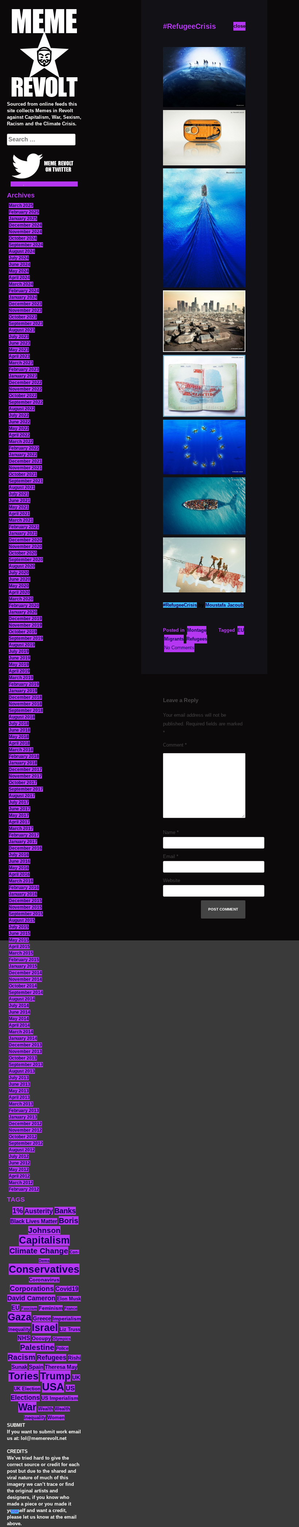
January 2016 (23, 894)
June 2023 (19, 343)
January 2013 (23, 1117)
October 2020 (23, 553)
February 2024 (24, 290)
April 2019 (19, 671)
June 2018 (19, 730)
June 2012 (19, 1163)
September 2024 (26, 244)
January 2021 (23, 533)
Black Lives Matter (33, 1221)
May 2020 (19, 585)
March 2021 (21, 520)
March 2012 (21, 1182)
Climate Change (38, 1250)
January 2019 (23, 690)
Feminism (51, 1308)
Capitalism (44, 1240)
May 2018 (19, 736)
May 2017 (19, 815)
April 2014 (19, 1025)
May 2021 (19, 507)
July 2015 (19, 926)
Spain (36, 1367)
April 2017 (19, 822)
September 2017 (26, 789)
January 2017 (23, 841)
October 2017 (23, 782)
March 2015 (21, 953)
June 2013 (19, 1084)
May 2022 (19, 428)
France (70, 1308)
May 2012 (19, 1169)
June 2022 (19, 421)
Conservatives (44, 1269)
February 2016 (24, 887)
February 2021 (24, 526)
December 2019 (25, 618)
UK (76, 1377)
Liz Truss (69, 1329)
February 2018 (24, 756)
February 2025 (24, 212)
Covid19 (66, 1289)
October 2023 (23, 317)
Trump (55, 1376)
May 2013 (19, 1090)
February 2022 (24, 448)
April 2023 (19, 356)
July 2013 (19, 1077)
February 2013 (24, 1110)
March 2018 (21, 749)
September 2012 (26, 1143)
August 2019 (22, 644)
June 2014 (19, 1012)
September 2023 (26, 323)
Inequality (19, 1329)
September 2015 (26, 913)
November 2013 (25, 1051)
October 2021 (23, 474)
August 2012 (22, 1149)
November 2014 (25, 979)
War (27, 1407)
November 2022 (25, 389)
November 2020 (25, 546)
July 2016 (19, 854)
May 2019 (19, 664)
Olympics (62, 1338)
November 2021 (25, 467)
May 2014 (19, 1018)
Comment (175, 745)
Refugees (51, 1357)
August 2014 (22, 999)
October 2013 (23, 1058)
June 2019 (19, 658)
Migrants (174, 639)
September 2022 (26, 402)
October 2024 (23, 238)
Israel (45, 1327)
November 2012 (25, 1130)
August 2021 (22, 487)
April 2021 (19, 513)
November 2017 (25, 776)
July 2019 (19, 651)
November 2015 (25, 907)
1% (17, 1211)
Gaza (19, 1317)
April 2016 (19, 874)
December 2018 (25, 697)
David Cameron (31, 1298)
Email (170, 856)
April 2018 (19, 743)
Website (171, 880)
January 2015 (23, 966)
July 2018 (19, 723)
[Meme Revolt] (44, 54)
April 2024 (19, 277)
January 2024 (23, 297)
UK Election (27, 1388)
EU (15, 1307)
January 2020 (23, 612)
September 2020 (26, 559)
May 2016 (19, 867)
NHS (24, 1338)
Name (171, 832)
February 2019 (24, 684)
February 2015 (24, 959)
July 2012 (19, 1156)
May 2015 (19, 940)
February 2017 (24, 835)
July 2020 (19, 572)
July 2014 (19, 1005)
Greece (42, 1318)
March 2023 (21, 362)
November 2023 (25, 310)
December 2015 (25, 900)
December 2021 (25, 461)
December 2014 (25, 972)
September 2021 (26, 480)
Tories (23, 1376)
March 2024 (21, 284)
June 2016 (19, 861)
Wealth (45, 1409)
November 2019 (25, 625)
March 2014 (21, 1031)
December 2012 (25, 1123)
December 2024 (25, 225)
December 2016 (25, 848)
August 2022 (22, 408)
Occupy (41, 1338)
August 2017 (22, 795)
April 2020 (19, 592)
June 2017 (19, 808)
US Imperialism (59, 1398)
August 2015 (22, 920)
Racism (21, 1357)
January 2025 (23, 218)
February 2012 (24, 1189)
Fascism (29, 1308)
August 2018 (22, 717)
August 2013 (22, 1071)
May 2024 (19, 271)
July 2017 (19, 802)
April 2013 (19, 1097)
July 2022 (19, 415)
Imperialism (67, 1319)
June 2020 (19, 579)
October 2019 (23, 631)
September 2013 (26, 1064)
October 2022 (23, 395)
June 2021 (19, 500)
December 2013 (25, 1045)
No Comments (179, 647)
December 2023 (25, 303)
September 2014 (26, 992)
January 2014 (23, 1038)
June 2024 (19, 264)
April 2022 (19, 435)
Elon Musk (69, 1298)
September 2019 (26, 638)
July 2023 (19, 336)
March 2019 (21, 677)
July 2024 (19, 258)
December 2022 (25, 382)
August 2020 (22, 566)
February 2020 (24, 605)
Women (56, 1417)
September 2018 (26, 710)
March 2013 (21, 1104)
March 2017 (21, 828)
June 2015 (19, 933)
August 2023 (22, 330)
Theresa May (61, 1367)
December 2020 (25, 540)
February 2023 (24, 369)
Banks (65, 1211)
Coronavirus (44, 1280)
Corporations (32, 1288)
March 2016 (21, 881)
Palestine (37, 1347)
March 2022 (21, 441)
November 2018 (25, 703)
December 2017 (25, 769)
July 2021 (19, 494)
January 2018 (23, 763)
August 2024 (22, 251)
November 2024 (25, 231)
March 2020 (21, 599)
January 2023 (23, 376)
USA (53, 1387)
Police (62, 1348)
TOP (15, 1512)
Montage (196, 630)
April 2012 (19, 1176)
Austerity (38, 1211)
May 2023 (19, 349)
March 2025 (21, 205)
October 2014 (23, 985)
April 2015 (19, 946)
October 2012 (23, 1136)
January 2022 (23, 454)
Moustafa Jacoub (224, 605)
